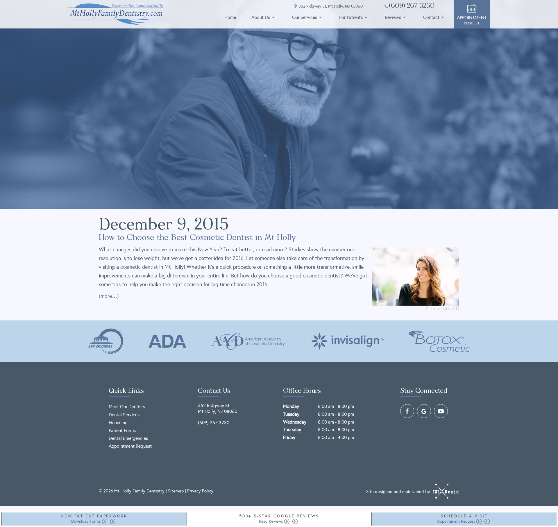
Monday (291, 406)
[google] (424, 411)
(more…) (109, 296)
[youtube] (441, 411)
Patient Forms (122, 430)
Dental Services (124, 414)
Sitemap (176, 491)
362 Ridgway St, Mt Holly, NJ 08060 (330, 6)
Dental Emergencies (128, 438)
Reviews (393, 17)
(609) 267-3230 (411, 6)
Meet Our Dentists (127, 406)
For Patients (351, 17)
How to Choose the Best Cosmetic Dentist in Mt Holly (197, 238)
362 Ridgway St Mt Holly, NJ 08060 (217, 408)
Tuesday (291, 414)
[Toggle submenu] (273, 17)
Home (230, 17)
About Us (260, 17)
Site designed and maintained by (398, 491)
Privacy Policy (200, 491)
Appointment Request (130, 446)
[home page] (116, 14)
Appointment (472, 20)
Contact (431, 17)
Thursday (292, 429)
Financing (118, 422)
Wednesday (294, 422)
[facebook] (407, 411)
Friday (289, 437)
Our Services (304, 17)
